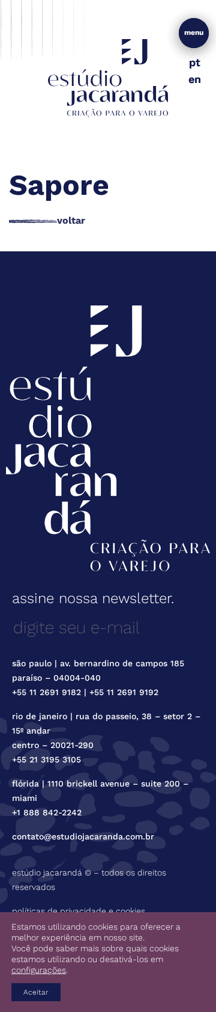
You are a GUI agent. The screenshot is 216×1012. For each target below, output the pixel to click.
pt (194, 62)
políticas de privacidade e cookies (78, 911)
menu (193, 32)
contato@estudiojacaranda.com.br (83, 836)
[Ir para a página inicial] (108, 77)
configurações (38, 970)
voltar (71, 220)
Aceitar (36, 992)
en (194, 79)
